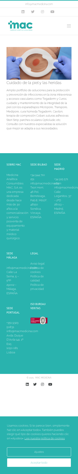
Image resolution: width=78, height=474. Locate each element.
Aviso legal (37, 263)
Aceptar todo (39, 462)
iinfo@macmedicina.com (22, 331)
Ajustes (39, 451)
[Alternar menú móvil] (69, 26)
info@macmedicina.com (39, 4)
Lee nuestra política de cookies (44, 438)
